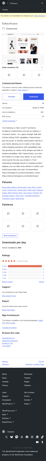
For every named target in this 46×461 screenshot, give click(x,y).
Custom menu (22, 190)
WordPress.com (9, 411)
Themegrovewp (11, 28)
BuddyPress (8, 422)
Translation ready (8, 198)
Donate (28, 400)
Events (27, 396)
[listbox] (23, 219)
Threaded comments (31, 196)
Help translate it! (40, 16)
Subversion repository (10, 341)
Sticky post (20, 196)
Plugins (27, 382)
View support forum (9, 296)
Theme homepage (8, 121)
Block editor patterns (9, 187)
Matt (5, 414)
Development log (8, 338)
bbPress (6, 418)
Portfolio (36, 193)
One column (27, 193)
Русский (12, 323)
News (20, 193)
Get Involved (29, 392)
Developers (6, 400)
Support (5, 396)
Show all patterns (10, 235)
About (4, 374)
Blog (33, 187)
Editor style (32, 190)
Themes (5, 10)
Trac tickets (6, 346)
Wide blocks (19, 198)
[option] (8, 213)
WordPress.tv (8, 404)
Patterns (27, 385)
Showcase (28, 374)
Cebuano (10, 432)
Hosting (5, 382)
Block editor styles (24, 187)
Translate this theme (9, 328)
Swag (27, 404)
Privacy (5, 385)
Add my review (7, 282)
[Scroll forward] (42, 67)
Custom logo (11, 190)
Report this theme (8, 310)
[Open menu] (42, 3)
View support (22, 90)
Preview (11, 97)
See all (41, 282)
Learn (4, 392)
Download (33, 97)
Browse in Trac (7, 343)
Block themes (13, 193)
